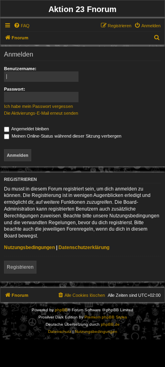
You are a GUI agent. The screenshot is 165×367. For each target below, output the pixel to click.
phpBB (61, 310)
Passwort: (14, 89)
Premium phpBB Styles (106, 317)
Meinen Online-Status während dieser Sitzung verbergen (65, 136)
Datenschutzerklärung (83, 247)
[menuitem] (22, 25)
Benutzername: (20, 68)
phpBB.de (110, 324)
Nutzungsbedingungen (29, 247)
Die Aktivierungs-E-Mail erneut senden (41, 113)
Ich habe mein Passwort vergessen (38, 106)
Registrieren (20, 267)
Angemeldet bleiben (29, 128)
